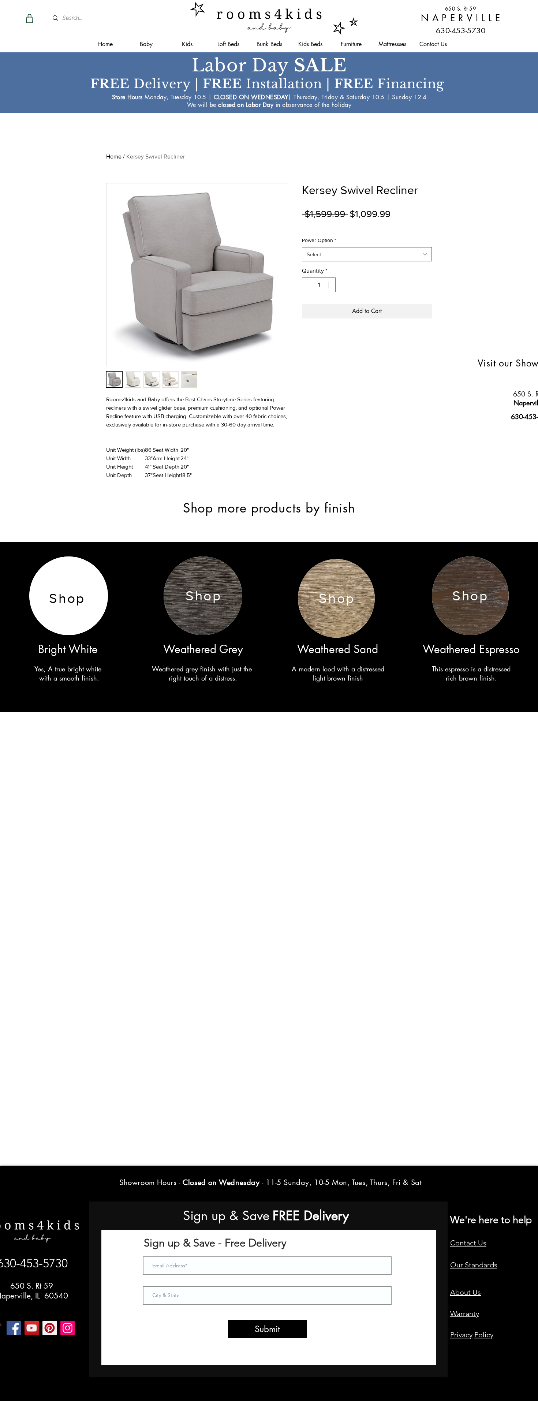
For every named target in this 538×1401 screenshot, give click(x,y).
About (461, 1292)
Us (476, 1292)
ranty (471, 1313)
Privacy (461, 1334)
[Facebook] (14, 1328)
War (456, 1313)
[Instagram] (67, 1328)
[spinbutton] (318, 285)
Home (114, 156)
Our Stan (464, 1264)
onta (462, 1242)
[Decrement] (308, 285)
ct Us (478, 1242)
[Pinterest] (49, 1328)
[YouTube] (32, 1328)
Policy (483, 1334)
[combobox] (367, 254)
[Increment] (329, 285)
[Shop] (29, 18)
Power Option (319, 240)
